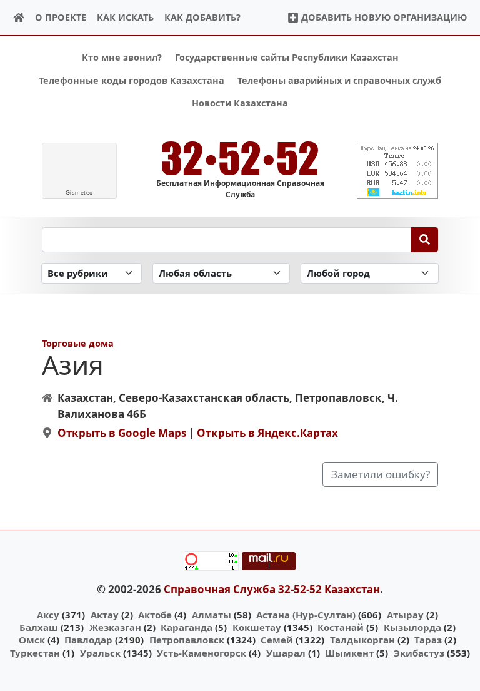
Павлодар (88, 639)
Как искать (125, 17)
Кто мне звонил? (122, 57)
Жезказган (115, 627)
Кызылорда (412, 627)
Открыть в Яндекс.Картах (267, 433)
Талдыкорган (362, 639)
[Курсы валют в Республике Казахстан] (397, 171)
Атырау (405, 614)
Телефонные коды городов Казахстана (131, 80)
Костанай (341, 627)
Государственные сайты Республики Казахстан (287, 57)
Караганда (186, 627)
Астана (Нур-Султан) (306, 614)
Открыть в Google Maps (122, 433)
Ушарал (286, 653)
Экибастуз (419, 653)
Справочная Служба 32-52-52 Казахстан (272, 589)
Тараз (428, 639)
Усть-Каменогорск (201, 653)
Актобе (155, 614)
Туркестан (35, 653)
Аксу (48, 614)
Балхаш (38, 627)
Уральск (100, 653)
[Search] (425, 239)
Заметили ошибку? (380, 474)
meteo (79, 193)
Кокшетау (256, 627)
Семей (277, 639)
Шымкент (349, 653)
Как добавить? (202, 17)
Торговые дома (78, 343)
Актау (105, 614)
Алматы (211, 614)
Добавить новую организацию (383, 17)
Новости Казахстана (240, 103)
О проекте (60, 17)
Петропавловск (186, 639)
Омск (32, 639)
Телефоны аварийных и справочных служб (339, 80)
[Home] (19, 18)
